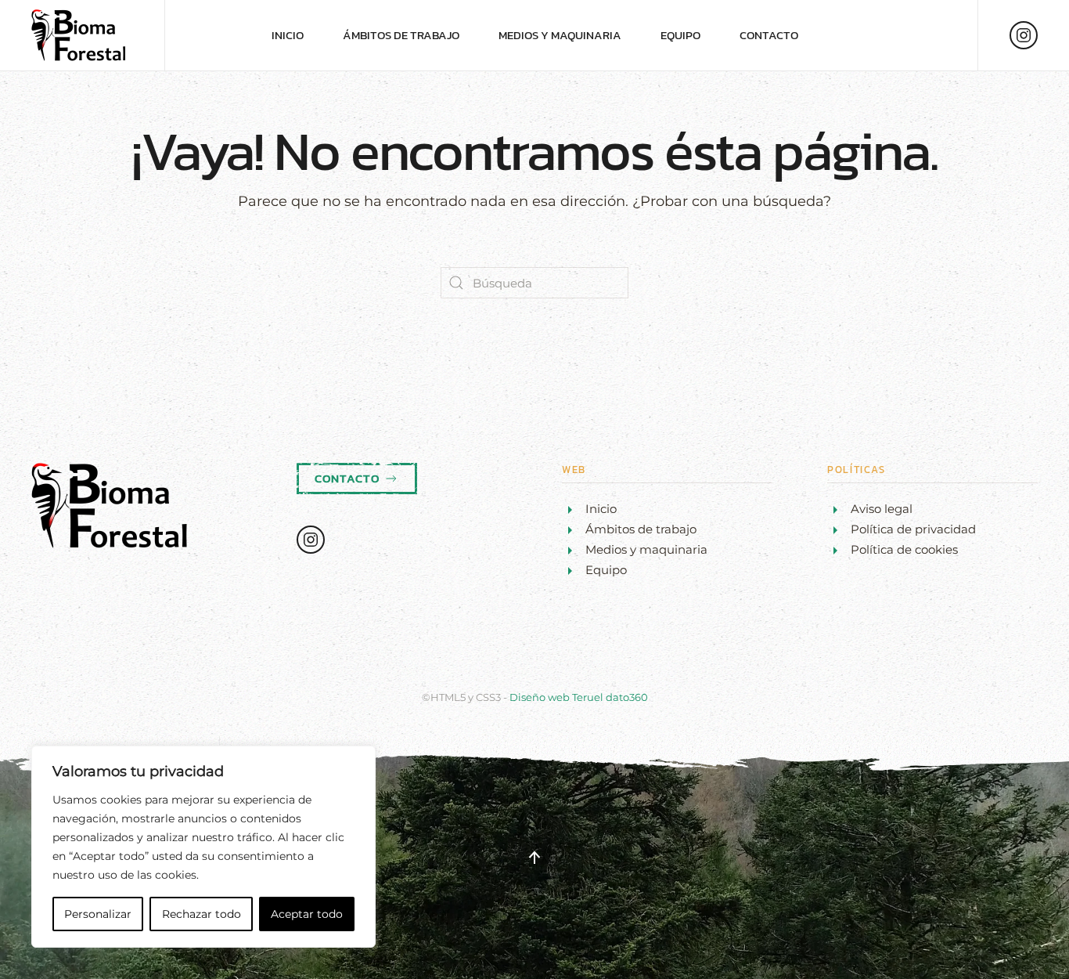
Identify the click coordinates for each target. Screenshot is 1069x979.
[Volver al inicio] (82, 35)
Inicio (288, 35)
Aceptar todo (307, 914)
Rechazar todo (201, 914)
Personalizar (97, 914)
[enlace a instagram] (1024, 35)
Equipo (680, 35)
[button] (534, 857)
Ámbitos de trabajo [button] (401, 35)
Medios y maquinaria (560, 35)
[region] (203, 847)
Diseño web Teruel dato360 (578, 697)
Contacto (769, 35)
